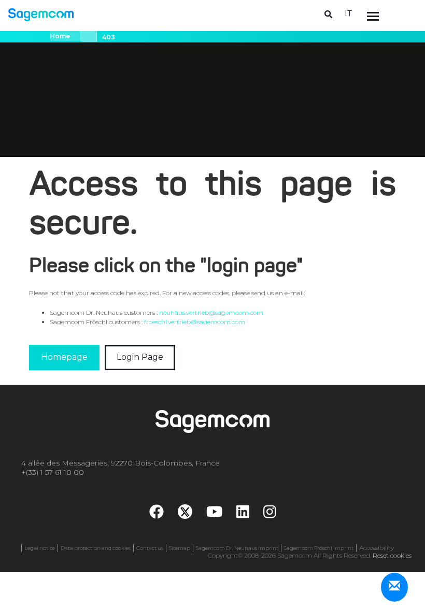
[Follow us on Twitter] (185, 511)
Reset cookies (392, 555)
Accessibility (376, 547)
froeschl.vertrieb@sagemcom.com (194, 322)
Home (60, 36)
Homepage (64, 357)
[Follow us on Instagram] (269, 514)
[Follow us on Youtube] (214, 514)
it (348, 13)
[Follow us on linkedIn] (242, 514)
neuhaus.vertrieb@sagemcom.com (211, 312)
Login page (140, 357)
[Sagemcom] (41, 14)
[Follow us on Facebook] (156, 514)
